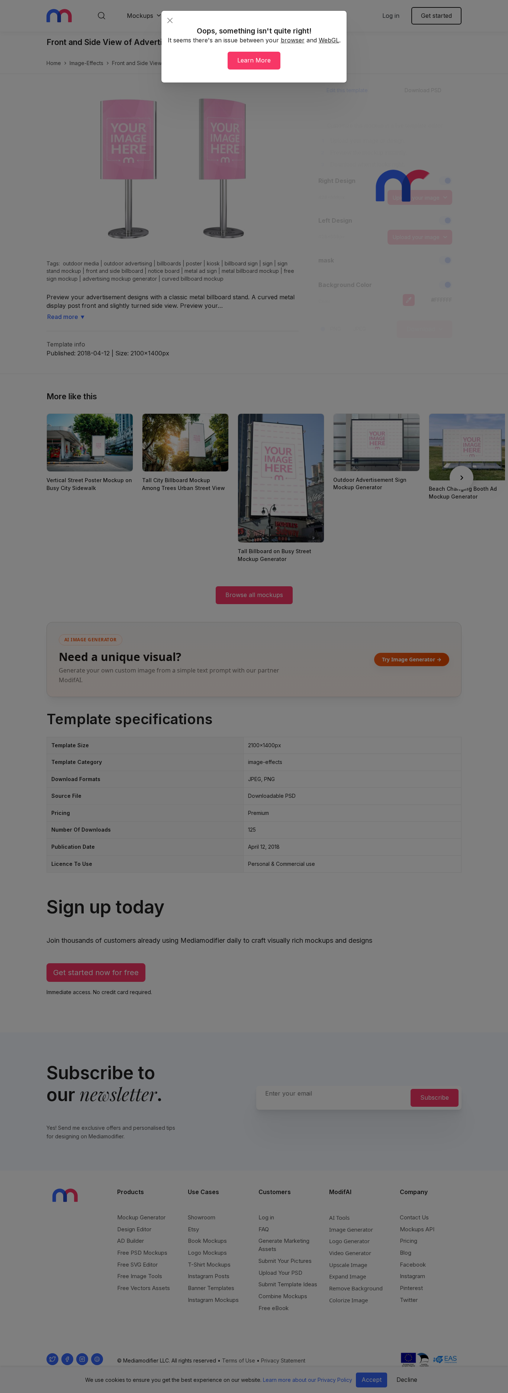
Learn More (254, 60)
